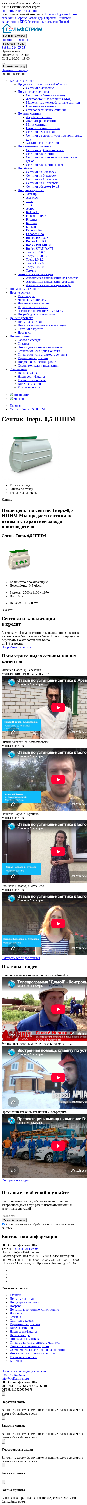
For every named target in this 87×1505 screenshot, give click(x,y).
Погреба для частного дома (36, 314)
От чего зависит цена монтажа (39, 351)
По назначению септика (34, 146)
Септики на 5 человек (41, 172)
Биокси (31, 226)
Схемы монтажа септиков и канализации (38, 1349)
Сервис (22, 18)
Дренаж (51, 18)
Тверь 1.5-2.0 (35, 263)
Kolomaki (32, 212)
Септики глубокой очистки (45, 150)
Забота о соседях (29, 340)
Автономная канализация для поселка (52, 278)
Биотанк (31, 223)
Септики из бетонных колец (45, 95)
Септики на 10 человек (42, 179)
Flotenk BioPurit (36, 215)
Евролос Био (35, 230)
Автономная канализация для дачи (50, 281)
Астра (30, 208)
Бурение (62, 14)
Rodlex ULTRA (36, 241)
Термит (31, 270)
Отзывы (23, 343)
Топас (30, 205)
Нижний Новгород (14, 35)
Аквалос (32, 197)
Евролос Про (35, 234)
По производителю (31, 190)
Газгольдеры (36, 18)
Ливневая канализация (33, 303)
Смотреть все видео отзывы (21, 958)
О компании (18, 369)
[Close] (3, 1393)
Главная (50, 14)
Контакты (16, 1360)
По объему (25, 168)
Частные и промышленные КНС (40, 310)
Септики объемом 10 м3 (42, 186)
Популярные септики (24, 288)
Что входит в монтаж (24, 1338)
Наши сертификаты (31, 376)
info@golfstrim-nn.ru (15, 1378)
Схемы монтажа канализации (38, 365)
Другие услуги (20, 292)
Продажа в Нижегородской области (42, 84)
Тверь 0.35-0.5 (35, 252)
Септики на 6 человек (41, 175)
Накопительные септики (43, 128)
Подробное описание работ (37, 362)
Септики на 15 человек (42, 183)
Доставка (24, 332)
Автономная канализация (35, 274)
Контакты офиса (29, 387)
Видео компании (29, 383)
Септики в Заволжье (40, 88)
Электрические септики (42, 142)
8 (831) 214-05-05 (26, 1248)
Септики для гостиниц (41, 153)
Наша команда (28, 372)
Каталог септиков (22, 80)
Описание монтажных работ (29, 1346)
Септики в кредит (30, 329)
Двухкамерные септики (42, 121)
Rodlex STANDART (39, 248)
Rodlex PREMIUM (38, 245)
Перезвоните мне (13, 43)
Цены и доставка (21, 318)
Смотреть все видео (15, 1180)
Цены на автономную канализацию (42, 325)
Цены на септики (30, 321)
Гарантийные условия (33, 358)
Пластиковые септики (41, 106)
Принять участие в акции (19, 10)
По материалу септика (33, 91)
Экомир (31, 194)
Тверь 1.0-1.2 (35, 259)
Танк (29, 201)
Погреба (64, 21)
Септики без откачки (40, 131)
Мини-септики (36, 124)
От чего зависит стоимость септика (42, 354)
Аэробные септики (39, 117)
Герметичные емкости (43, 21)
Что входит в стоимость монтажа (40, 347)
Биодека (31, 219)
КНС (23, 21)
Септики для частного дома (45, 164)
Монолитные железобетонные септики (53, 102)
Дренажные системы (32, 299)
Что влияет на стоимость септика (33, 1353)
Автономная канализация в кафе (48, 285)
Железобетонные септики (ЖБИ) (48, 99)
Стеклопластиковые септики (46, 110)
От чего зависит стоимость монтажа (35, 1342)
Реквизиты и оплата (32, 380)
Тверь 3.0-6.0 (35, 267)
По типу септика (29, 113)
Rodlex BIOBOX (37, 237)
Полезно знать (20, 336)
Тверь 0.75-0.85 (36, 256)
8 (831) (13, 47)
